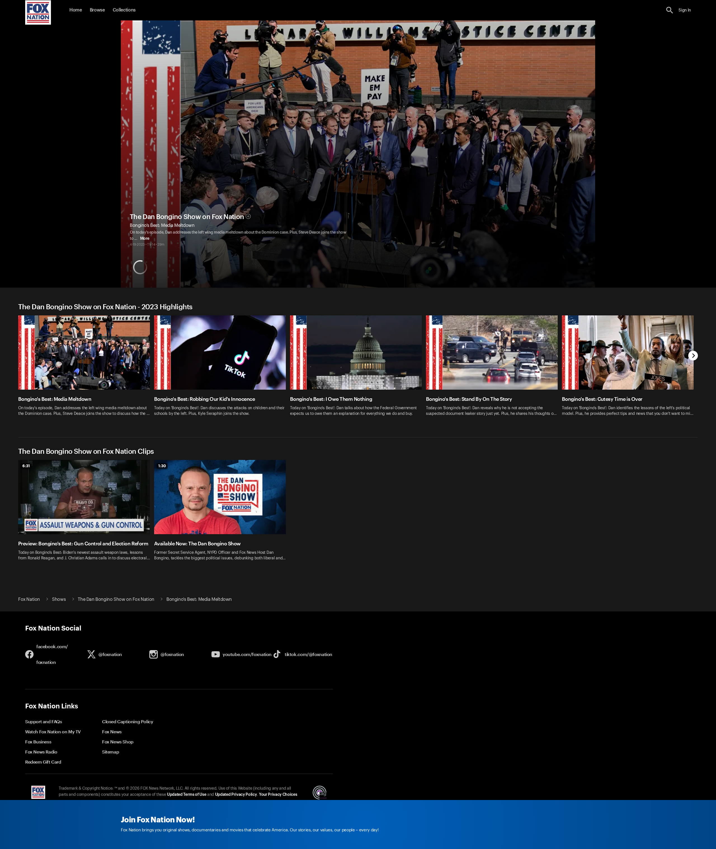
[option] (86, 369)
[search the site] (669, 10)
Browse (97, 10)
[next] (693, 356)
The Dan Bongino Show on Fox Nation (187, 216)
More (144, 239)
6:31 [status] (26, 466)
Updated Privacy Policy (236, 795)
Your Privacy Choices (278, 795)
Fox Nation (29, 599)
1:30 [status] (162, 466)
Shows (59, 599)
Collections (124, 10)
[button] (669, 10)
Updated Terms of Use (186, 795)
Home (75, 10)
